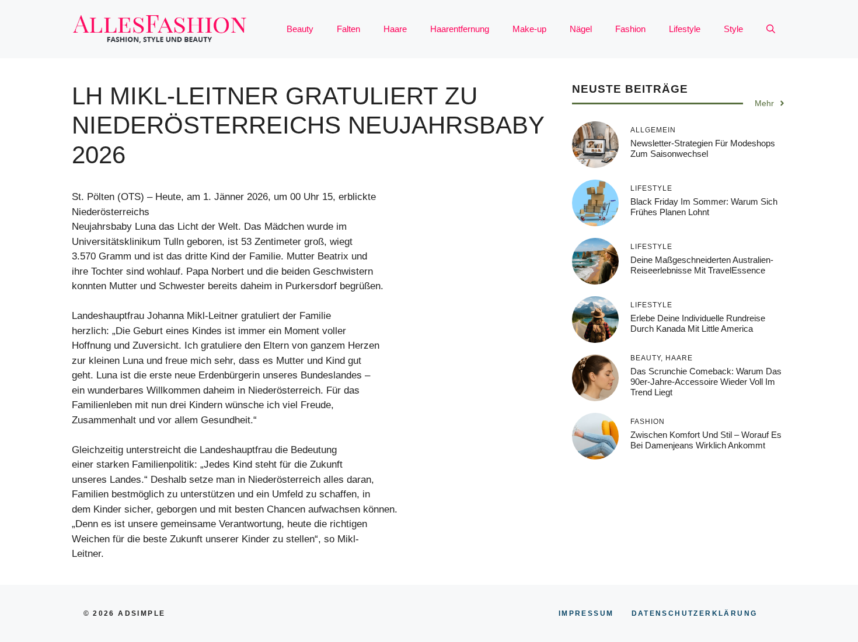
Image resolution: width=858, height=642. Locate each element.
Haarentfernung (459, 29)
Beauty (300, 29)
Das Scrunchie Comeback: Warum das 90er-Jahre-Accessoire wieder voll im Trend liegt (706, 381)
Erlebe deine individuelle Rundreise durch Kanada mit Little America (697, 323)
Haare (395, 29)
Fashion (630, 29)
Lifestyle (684, 29)
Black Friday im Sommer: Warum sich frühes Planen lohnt (703, 207)
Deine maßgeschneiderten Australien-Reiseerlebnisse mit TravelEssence (701, 265)
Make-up (529, 29)
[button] (771, 29)
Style (733, 29)
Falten (348, 29)
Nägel (581, 29)
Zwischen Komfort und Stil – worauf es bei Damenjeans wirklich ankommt (706, 440)
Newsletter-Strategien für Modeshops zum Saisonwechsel (702, 148)
